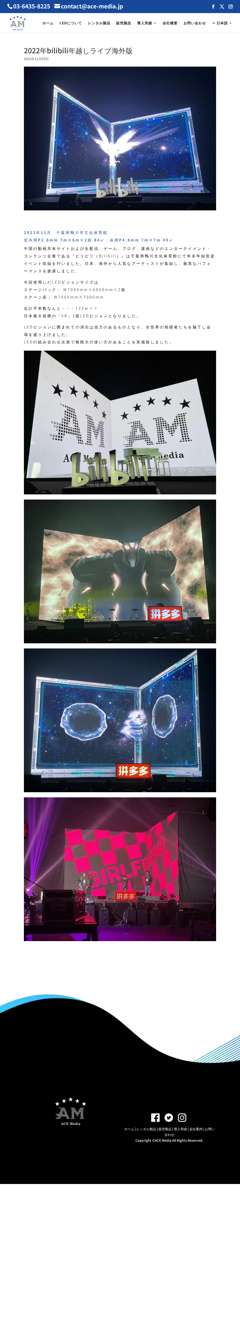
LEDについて (71, 23)
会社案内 (195, 1128)
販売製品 (123, 23)
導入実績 (144, 23)
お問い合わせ (195, 23)
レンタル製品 (99, 23)
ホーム (48, 23)
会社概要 (170, 23)
